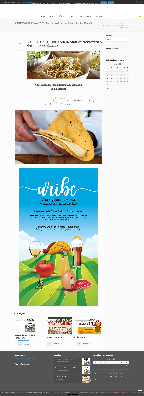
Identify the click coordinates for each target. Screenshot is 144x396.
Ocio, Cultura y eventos (25, 358)
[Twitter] (111, 52)
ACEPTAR (73, 394)
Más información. (96, 3)
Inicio (115, 23)
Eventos (123, 23)
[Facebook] (107, 52)
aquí (130, 392)
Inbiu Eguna (79, 337)
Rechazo (110, 3)
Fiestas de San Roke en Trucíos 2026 (25, 336)
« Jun (107, 89)
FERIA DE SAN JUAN (53, 337)
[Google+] (109, 52)
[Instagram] (18, 367)
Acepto (103, 3)
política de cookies (119, 392)
